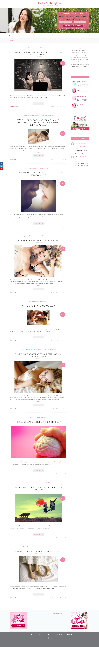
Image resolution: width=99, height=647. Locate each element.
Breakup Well (53, 35)
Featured (30, 48)
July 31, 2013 (38, 358)
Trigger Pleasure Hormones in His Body (38, 422)
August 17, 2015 (38, 177)
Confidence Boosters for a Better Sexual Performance (38, 355)
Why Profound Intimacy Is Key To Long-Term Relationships (38, 174)
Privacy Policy (52, 638)
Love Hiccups (18, 35)
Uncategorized (51, 48)
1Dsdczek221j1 (14, 106)
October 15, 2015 (38, 126)
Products (81, 35)
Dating (28, 35)
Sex (35, 35)
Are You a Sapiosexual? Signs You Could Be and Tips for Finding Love (38, 53)
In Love (43, 35)
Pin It (62, 63)
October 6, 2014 (38, 242)
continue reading (38, 103)
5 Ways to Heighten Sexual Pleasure (38, 240)
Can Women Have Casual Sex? (38, 306)
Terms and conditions (61, 638)
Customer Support (43, 638)
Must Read (42, 236)
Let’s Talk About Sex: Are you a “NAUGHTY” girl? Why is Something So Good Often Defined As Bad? (38, 122)
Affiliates (36, 638)
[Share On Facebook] (1, 163)
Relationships (42, 48)
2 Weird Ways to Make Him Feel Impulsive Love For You (38, 488)
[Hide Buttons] (0, 171)
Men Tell (64, 35)
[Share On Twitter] (1, 166)
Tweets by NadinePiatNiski (56, 613)
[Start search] (89, 35)
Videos (72, 35)
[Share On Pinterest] (1, 168)
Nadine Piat (14, 159)
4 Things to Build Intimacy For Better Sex (38, 551)
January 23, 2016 (38, 56)
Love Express (36, 236)
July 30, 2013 (38, 423)
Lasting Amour (31, 349)
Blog (23, 48)
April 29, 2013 (38, 553)
